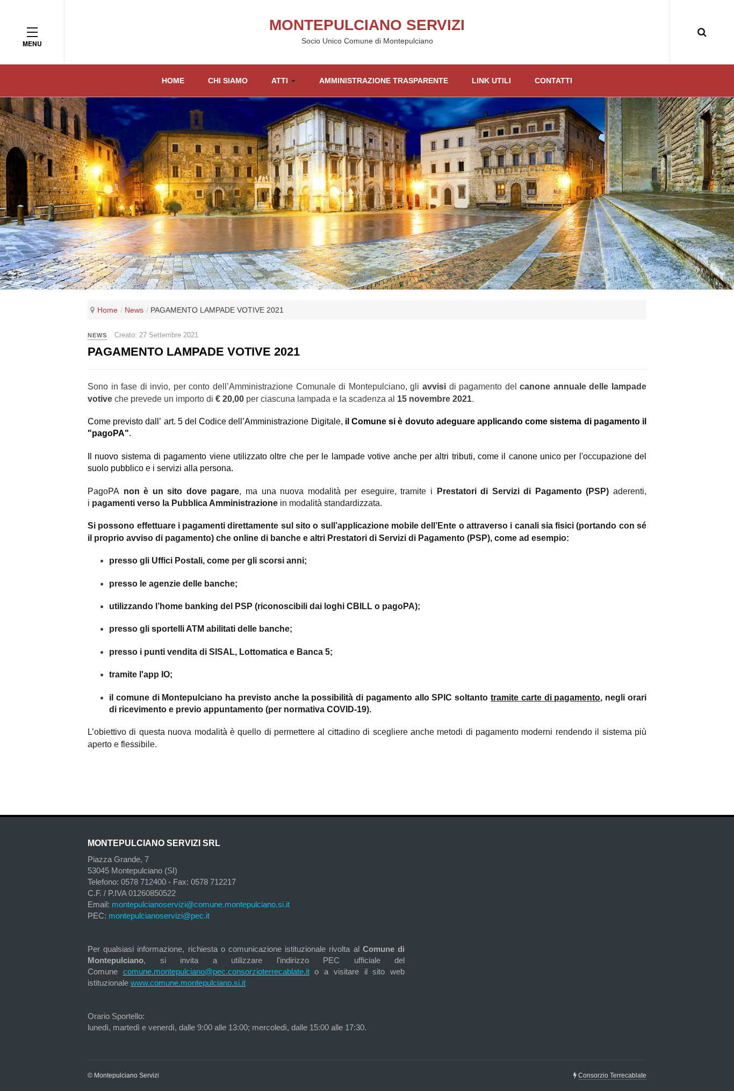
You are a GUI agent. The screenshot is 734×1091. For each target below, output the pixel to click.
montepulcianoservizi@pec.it (159, 915)
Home (173, 80)
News (134, 310)
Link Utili (491, 80)
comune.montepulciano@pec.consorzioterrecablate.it (216, 971)
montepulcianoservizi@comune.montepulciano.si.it (201, 904)
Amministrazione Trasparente (383, 80)
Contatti (553, 80)
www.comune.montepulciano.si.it (188, 982)
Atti (280, 80)
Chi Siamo (228, 80)
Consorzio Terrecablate (612, 1075)
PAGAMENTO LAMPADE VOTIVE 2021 (194, 351)
